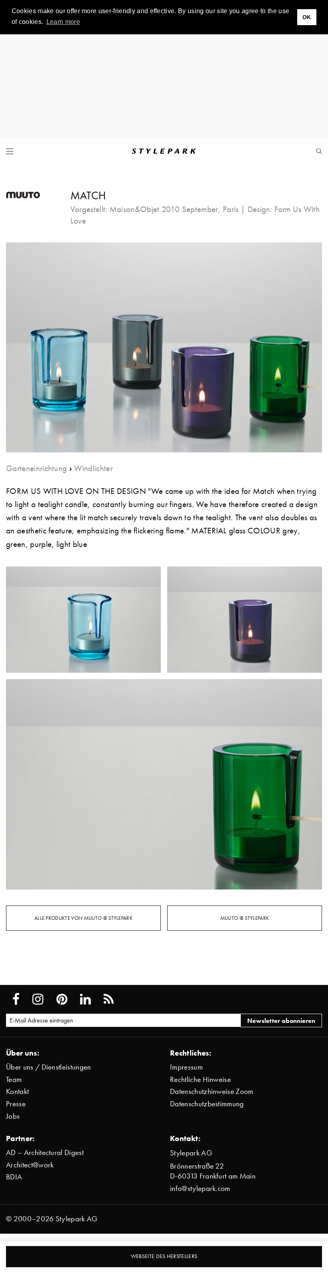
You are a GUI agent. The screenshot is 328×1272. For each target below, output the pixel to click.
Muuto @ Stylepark (244, 918)
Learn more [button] (63, 21)
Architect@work (30, 1164)
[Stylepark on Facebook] (16, 999)
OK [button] (306, 17)
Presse (16, 1103)
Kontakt (17, 1091)
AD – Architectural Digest (45, 1152)
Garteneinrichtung (36, 468)
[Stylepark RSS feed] (108, 999)
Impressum (186, 1067)
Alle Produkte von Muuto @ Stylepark (83, 918)
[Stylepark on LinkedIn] (85, 999)
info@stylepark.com (200, 1188)
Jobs (13, 1116)
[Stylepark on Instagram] (38, 999)
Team (14, 1079)
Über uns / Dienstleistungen (48, 1067)
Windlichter (93, 468)
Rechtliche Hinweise (200, 1079)
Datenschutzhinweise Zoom (212, 1091)
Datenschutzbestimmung (207, 1103)
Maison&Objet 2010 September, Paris (174, 209)
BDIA (14, 1176)
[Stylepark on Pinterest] (62, 999)
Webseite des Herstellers (164, 1256)
